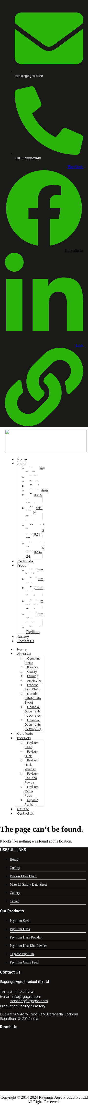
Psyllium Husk (34, 581)
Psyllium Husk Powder (34, 592)
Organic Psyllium (34, 629)
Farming (32, 676)
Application (35, 680)
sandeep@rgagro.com (29, 1001)
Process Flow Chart (34, 499)
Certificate (25, 561)
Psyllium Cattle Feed (34, 618)
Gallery (23, 636)
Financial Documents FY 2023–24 (35, 549)
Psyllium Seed (34, 572)
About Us (24, 464)
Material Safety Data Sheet (34, 514)
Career (14, 901)
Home (22, 459)
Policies (32, 667)
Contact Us (25, 641)
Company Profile (35, 470)
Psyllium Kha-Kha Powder (34, 605)
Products (24, 565)
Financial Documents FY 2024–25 (35, 532)
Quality (32, 672)
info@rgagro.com (26, 996)
